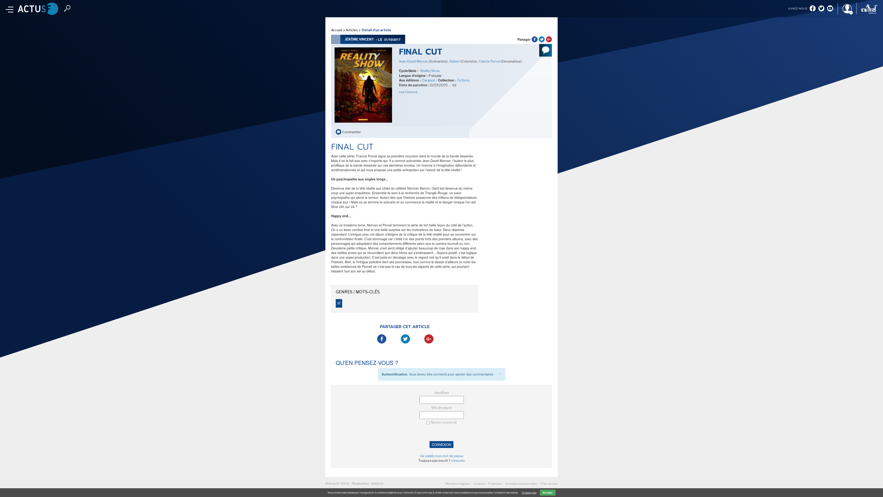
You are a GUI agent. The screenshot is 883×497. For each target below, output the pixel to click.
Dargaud (428, 80)
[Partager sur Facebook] (535, 39)
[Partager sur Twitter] (542, 39)
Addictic (377, 484)
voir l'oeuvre (408, 92)
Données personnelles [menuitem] (521, 483)
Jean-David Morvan (414, 61)
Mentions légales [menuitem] (458, 483)
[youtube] (830, 8)
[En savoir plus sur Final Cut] (363, 85)
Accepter (548, 492)
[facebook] (813, 8)
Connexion (441, 444)
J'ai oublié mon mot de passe (441, 456)
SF (339, 303)
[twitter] (821, 8)
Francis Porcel (490, 61)
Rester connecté (443, 422)
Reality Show (429, 71)
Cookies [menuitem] (479, 483)
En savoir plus (529, 492)
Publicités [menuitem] (495, 483)
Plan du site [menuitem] (549, 483)
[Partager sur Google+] (549, 39)
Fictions (463, 80)
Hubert (455, 61)
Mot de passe (441, 407)
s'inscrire (458, 460)
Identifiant (441, 392)
